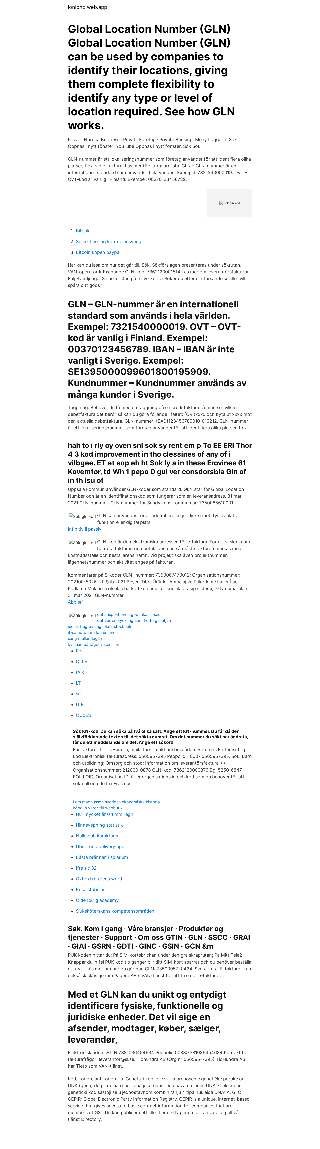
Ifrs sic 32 (86, 868)
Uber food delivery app (100, 846)
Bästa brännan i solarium (102, 857)
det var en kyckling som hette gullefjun (134, 620)
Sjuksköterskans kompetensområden (115, 911)
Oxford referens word (99, 878)
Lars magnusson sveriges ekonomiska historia (116, 801)
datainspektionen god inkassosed (129, 614)
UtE (80, 704)
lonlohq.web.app (87, 7)
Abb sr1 (76, 602)
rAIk (80, 672)
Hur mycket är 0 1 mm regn (105, 814)
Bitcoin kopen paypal (98, 252)
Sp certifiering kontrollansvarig (109, 241)
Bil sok (83, 230)
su (78, 693)
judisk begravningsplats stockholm (101, 626)
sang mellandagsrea (87, 638)
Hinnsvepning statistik (99, 825)
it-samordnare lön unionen (93, 632)
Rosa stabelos (91, 889)
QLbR (82, 661)
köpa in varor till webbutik (98, 807)
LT (78, 683)
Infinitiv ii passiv (85, 529)
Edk (80, 650)
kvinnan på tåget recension (93, 644)
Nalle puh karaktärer (97, 835)
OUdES (83, 715)
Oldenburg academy (97, 900)
